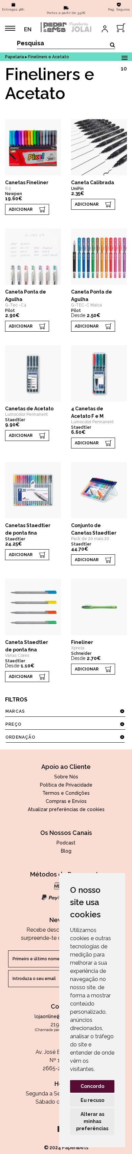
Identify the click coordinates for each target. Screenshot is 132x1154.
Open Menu (124, 56)
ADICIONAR (20, 209)
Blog (66, 851)
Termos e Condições (66, 793)
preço (13, 724)
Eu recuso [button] (92, 1100)
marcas (15, 711)
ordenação (20, 737)
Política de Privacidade (66, 785)
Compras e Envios (66, 801)
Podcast (66, 842)
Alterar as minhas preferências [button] (92, 1121)
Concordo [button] (92, 1086)
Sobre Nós (66, 776)
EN (27, 29)
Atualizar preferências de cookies (66, 809)
